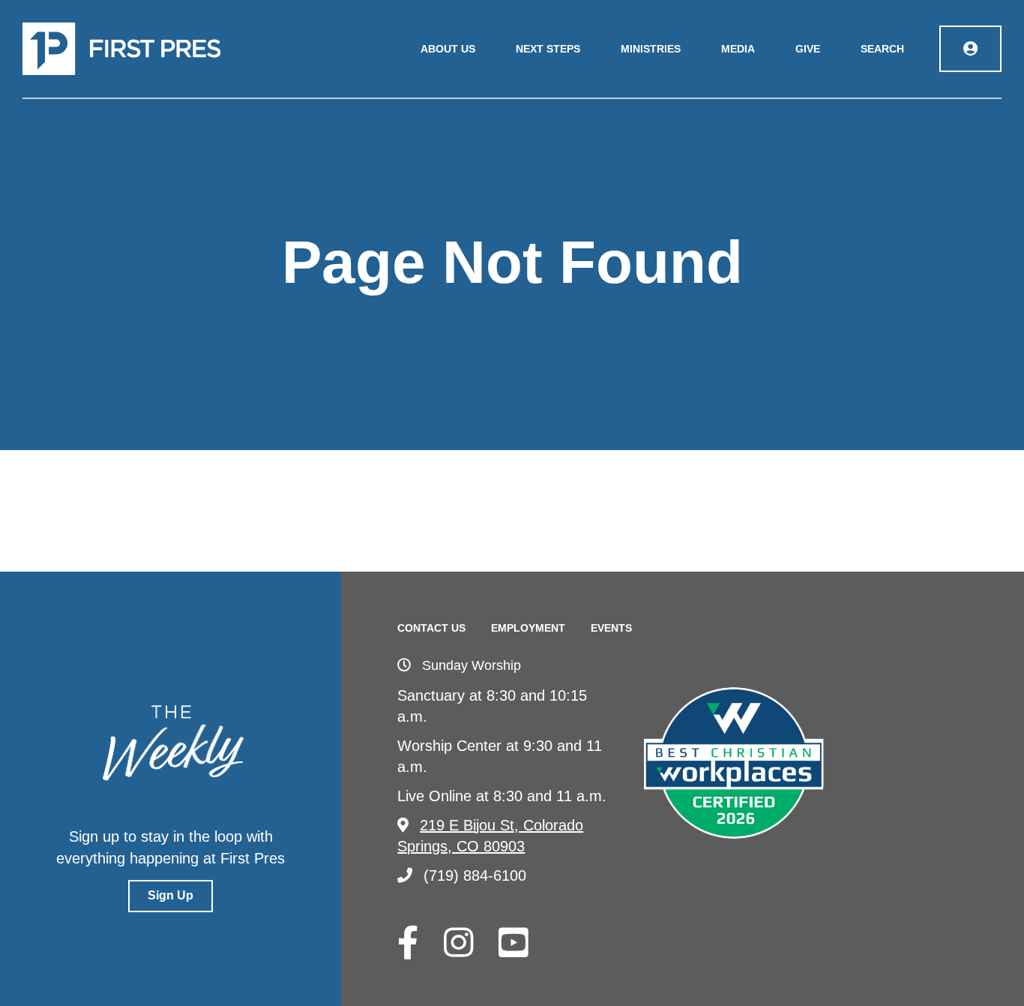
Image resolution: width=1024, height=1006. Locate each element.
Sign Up (170, 895)
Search (882, 49)
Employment (528, 628)
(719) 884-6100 (475, 875)
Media (738, 49)
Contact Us (431, 628)
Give (807, 49)
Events (611, 628)
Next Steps (548, 49)
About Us (448, 49)
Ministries (651, 49)
